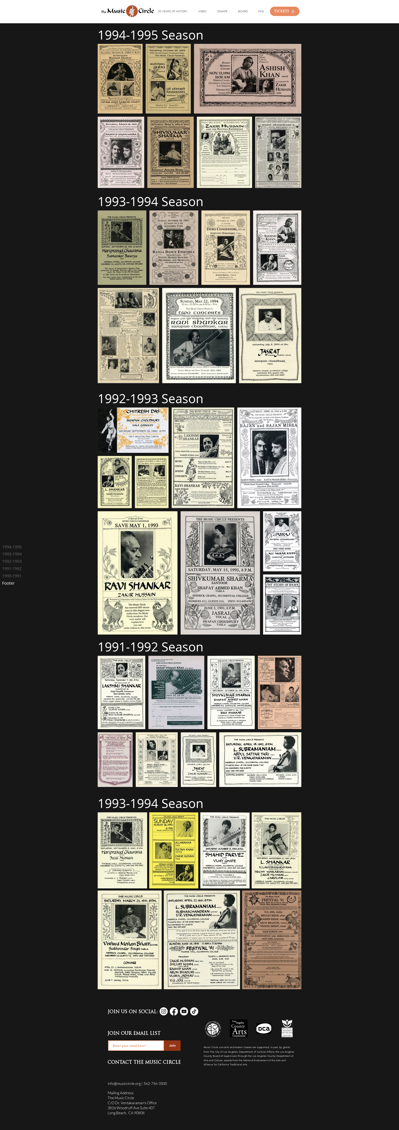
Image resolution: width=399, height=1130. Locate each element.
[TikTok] (194, 1011)
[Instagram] (164, 1011)
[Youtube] (184, 1011)
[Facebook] (174, 1011)
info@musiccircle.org (124, 1083)
